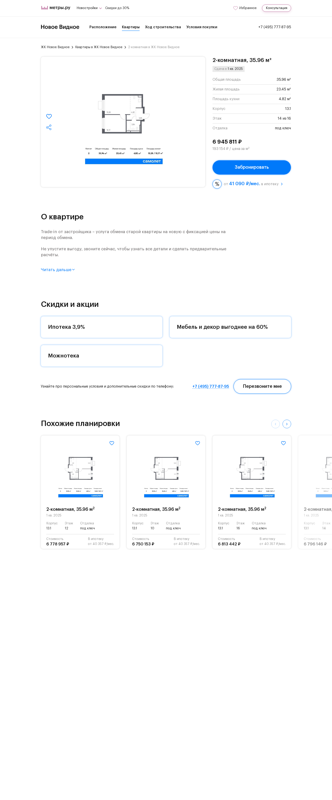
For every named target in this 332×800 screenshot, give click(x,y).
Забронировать (252, 167)
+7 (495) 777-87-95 (274, 27)
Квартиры (131, 27)
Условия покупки (201, 27)
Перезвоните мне (262, 386)
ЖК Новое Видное (55, 47)
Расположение (103, 27)
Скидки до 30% (117, 8)
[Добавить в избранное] (49, 116)
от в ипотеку (251, 184)
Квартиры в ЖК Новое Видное (98, 47)
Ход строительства (163, 27)
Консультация (276, 8)
